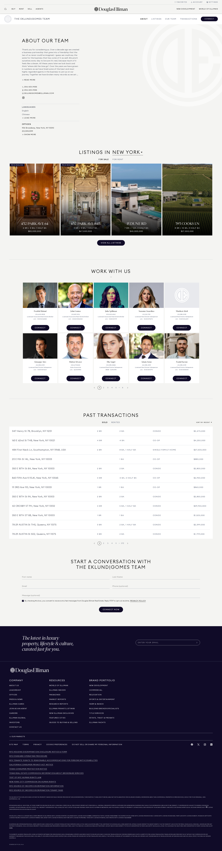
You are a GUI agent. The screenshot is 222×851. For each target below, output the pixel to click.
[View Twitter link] (198, 745)
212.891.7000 (39, 805)
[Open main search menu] (6, 9)
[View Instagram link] (205, 745)
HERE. (11, 827)
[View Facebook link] (192, 745)
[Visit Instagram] (23, 97)
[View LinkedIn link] (211, 745)
